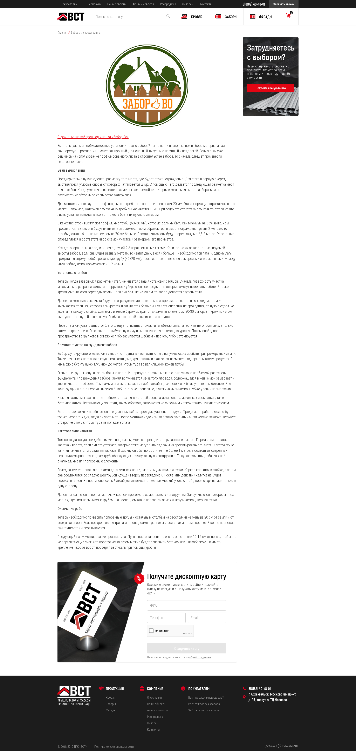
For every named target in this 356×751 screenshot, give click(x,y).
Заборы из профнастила (203, 710)
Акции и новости (143, 4)
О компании (94, 4)
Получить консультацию (271, 88)
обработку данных (200, 657)
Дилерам (187, 4)
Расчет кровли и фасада (204, 704)
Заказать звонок (283, 4)
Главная (62, 32)
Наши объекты (116, 4)
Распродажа (168, 4)
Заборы (111, 704)
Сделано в (270, 746)
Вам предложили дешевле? (206, 697)
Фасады (111, 710)
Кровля (110, 697)
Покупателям (69, 4)
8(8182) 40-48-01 (254, 4)
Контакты (206, 4)
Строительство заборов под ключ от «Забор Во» (93, 137)
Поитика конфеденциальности (114, 747)
